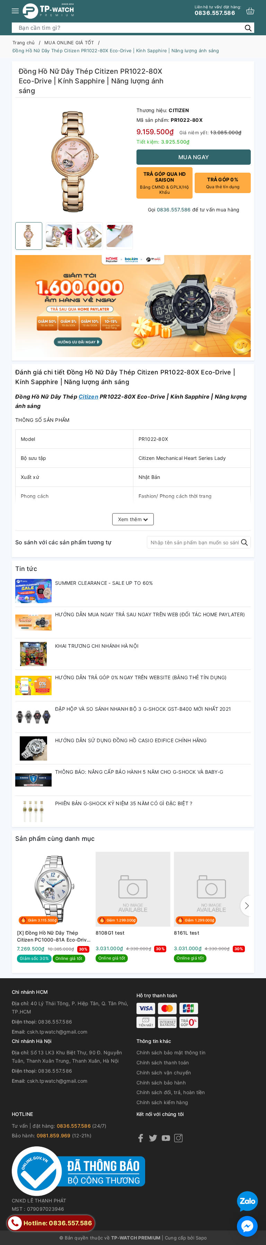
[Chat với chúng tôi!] (247, 1226)
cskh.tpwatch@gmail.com (57, 1032)
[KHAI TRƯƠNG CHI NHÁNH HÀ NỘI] (33, 654)
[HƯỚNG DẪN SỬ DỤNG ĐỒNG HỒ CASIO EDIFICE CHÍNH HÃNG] (33, 748)
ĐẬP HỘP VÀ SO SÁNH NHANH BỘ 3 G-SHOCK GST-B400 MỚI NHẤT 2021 (143, 709)
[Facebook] (140, 1137)
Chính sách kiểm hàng (162, 1102)
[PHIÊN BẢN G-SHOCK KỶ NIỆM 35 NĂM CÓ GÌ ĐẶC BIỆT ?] (33, 811)
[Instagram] (178, 1137)
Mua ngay (193, 157)
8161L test (186, 933)
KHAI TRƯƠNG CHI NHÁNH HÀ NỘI (97, 646)
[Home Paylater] (133, 305)
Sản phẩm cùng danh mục (55, 838)
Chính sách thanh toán (162, 1062)
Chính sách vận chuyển (163, 1072)
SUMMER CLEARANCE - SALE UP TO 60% (104, 583)
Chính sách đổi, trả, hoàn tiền (170, 1092)
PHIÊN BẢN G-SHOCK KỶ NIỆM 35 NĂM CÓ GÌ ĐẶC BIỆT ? (123, 803)
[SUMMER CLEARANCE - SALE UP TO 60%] (33, 591)
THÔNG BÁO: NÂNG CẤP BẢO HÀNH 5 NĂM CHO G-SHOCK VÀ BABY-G (139, 772)
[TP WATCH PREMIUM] (48, 11)
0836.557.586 (218, 10)
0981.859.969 (54, 1135)
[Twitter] (153, 1137)
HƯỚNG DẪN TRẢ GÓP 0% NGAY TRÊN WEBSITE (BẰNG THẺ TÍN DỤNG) (141, 677)
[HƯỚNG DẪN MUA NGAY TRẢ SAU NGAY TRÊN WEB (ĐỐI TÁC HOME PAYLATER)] (33, 622)
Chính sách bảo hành (161, 1082)
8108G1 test (110, 933)
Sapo (201, 1238)
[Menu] (15, 11)
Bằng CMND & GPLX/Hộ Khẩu (164, 183)
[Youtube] (166, 1137)
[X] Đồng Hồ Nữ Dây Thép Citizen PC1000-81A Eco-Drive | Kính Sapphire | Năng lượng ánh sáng (53, 936)
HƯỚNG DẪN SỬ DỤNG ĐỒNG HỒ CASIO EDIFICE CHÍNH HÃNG (131, 740)
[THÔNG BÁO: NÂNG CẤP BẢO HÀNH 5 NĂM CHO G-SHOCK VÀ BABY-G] (33, 780)
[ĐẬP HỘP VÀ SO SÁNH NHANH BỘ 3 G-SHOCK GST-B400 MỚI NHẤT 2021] (33, 717)
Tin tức (26, 568)
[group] (74, 161)
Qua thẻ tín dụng (222, 182)
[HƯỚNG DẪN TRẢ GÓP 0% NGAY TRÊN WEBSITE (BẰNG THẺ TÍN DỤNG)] (33, 685)
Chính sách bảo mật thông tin (170, 1052)
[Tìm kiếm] (248, 27)
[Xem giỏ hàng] (250, 11)
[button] (245, 906)
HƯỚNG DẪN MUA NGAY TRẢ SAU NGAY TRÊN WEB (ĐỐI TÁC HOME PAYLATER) (150, 614)
